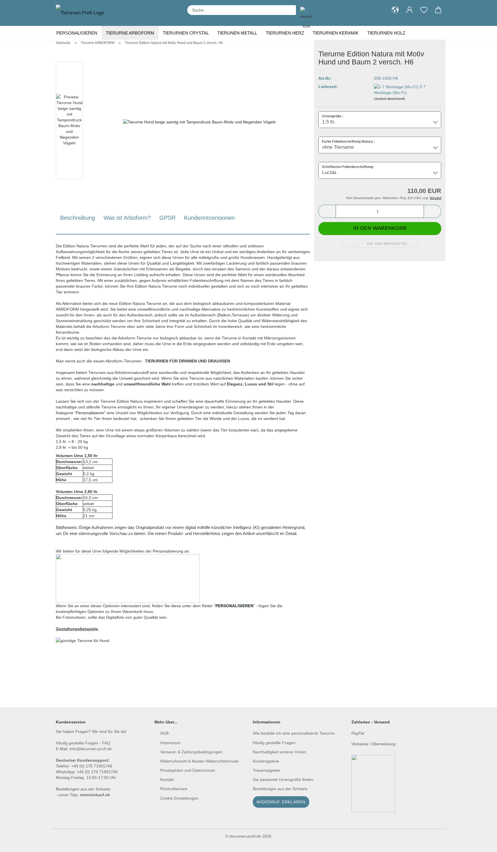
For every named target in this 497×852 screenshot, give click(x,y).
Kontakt (167, 779)
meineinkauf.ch (95, 794)
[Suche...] (303, 10)
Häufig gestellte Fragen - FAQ (83, 743)
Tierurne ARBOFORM (130, 32)
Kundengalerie (266, 761)
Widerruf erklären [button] (281, 802)
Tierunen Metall (237, 32)
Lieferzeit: (328, 86)
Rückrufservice (173, 788)
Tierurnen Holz (386, 32)
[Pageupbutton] (481, 843)
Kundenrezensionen (209, 218)
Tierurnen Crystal (186, 32)
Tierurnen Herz (285, 32)
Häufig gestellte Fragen (274, 742)
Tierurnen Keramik (336, 32)
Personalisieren (76, 32)
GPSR (167, 218)
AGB (164, 733)
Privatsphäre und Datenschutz (187, 770)
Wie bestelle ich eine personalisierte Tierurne (294, 733)
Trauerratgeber (266, 770)
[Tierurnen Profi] (82, 13)
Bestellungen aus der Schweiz (280, 788)
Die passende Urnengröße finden (283, 779)
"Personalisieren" (90, 412)
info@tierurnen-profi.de (91, 748)
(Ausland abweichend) (389, 98)
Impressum (170, 742)
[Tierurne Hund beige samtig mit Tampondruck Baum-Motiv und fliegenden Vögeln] (199, 121)
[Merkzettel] (424, 10)
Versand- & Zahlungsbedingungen (191, 752)
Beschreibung (77, 218)
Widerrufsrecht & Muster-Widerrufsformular (199, 761)
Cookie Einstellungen (179, 798)
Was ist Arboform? (127, 218)
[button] (395, 10)
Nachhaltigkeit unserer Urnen (279, 752)
